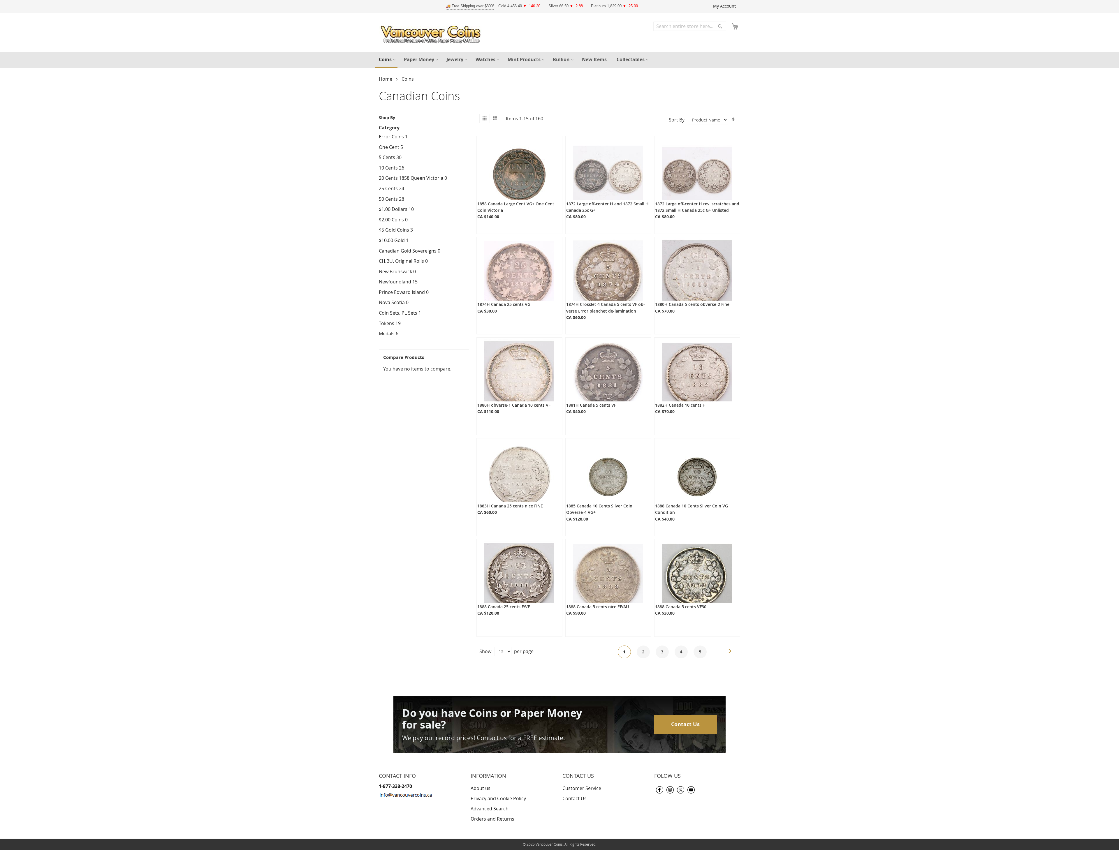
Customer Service (581, 788)
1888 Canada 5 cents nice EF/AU (597, 606)
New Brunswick (395, 271)
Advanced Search (490, 808)
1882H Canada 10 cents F (680, 405)
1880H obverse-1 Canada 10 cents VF (513, 405)
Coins (408, 79)
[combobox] (689, 26)
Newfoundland (395, 281)
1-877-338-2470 (395, 786)
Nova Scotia (392, 302)
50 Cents (388, 199)
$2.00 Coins (392, 219)
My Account (724, 6)
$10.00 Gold (392, 240)
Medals (387, 333)
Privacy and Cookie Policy (498, 798)
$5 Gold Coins (394, 230)
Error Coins (392, 136)
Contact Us (685, 724)
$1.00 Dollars (393, 209)
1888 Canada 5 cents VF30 (680, 606)
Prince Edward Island (402, 292)
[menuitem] (386, 60)
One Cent (389, 147)
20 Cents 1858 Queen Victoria (411, 178)
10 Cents (388, 168)
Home (386, 79)
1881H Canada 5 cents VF (591, 405)
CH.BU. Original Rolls (401, 261)
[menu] (559, 60)
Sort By (677, 120)
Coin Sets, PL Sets (398, 313)
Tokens (386, 323)
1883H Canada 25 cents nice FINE (510, 506)
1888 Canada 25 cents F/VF (503, 606)
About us (480, 788)
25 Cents (388, 188)
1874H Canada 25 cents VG (503, 304)
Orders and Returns (492, 819)
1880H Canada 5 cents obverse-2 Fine (692, 304)
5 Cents (387, 157)
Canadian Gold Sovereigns (408, 251)
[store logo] (432, 33)
